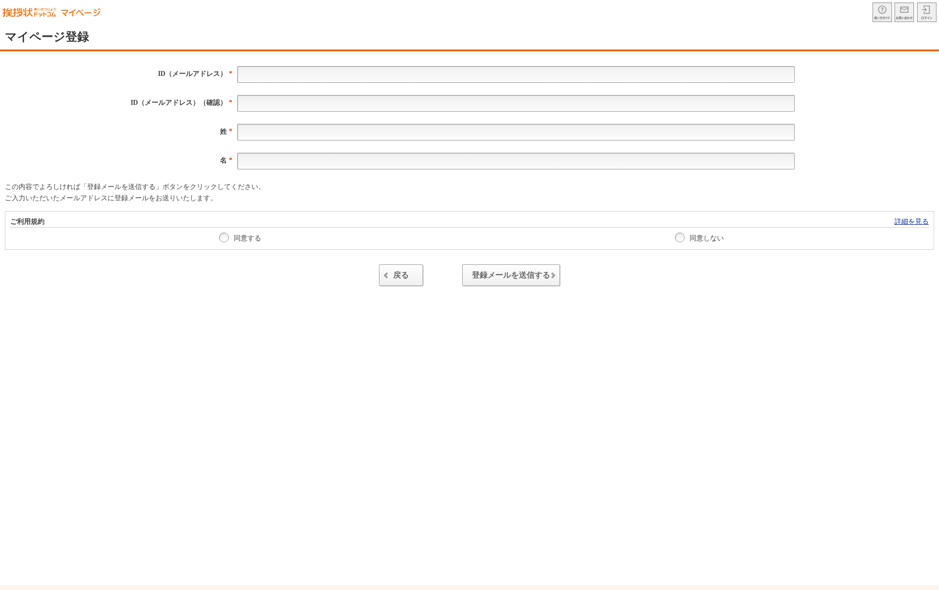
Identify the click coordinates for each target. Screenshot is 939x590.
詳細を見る (911, 221)
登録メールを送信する (511, 275)
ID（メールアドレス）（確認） (181, 102)
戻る (401, 275)
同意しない (706, 238)
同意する (246, 238)
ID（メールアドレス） (195, 73)
